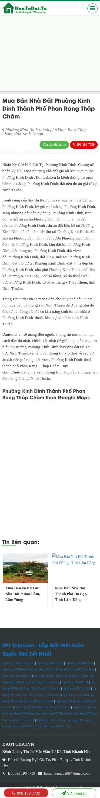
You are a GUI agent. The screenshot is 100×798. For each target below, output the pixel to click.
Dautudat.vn (46, 177)
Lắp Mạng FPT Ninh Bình (79, 669)
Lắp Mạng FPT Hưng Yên (17, 669)
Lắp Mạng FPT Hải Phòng (48, 669)
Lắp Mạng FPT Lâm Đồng (45, 682)
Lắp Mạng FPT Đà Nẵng (47, 675)
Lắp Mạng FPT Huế (66, 701)
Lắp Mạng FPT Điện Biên (28, 707)
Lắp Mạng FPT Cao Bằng (50, 720)
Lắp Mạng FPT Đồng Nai (46, 688)
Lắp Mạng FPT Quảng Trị (16, 675)
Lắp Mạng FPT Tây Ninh (76, 688)
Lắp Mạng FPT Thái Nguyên (18, 663)
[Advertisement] (50, 53)
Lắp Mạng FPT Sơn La (57, 707)
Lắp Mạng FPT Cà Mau (74, 694)
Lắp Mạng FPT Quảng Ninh (24, 713)
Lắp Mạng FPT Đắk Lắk (75, 682)
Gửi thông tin (77, 793)
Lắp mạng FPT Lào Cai (57, 726)
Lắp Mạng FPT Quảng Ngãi (78, 675)
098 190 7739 (28, 793)
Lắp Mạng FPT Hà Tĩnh (21, 720)
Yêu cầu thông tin (54, 144)
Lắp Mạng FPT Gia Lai (15, 682)
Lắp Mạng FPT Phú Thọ (49, 663)
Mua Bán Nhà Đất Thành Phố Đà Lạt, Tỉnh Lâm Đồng (71, 594)
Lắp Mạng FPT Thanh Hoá (57, 713)
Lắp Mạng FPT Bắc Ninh (79, 663)
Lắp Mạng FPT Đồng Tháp (44, 694)
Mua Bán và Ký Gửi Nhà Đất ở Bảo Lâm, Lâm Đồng (22, 594)
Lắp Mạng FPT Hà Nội (40, 701)
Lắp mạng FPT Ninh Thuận (27, 726)
